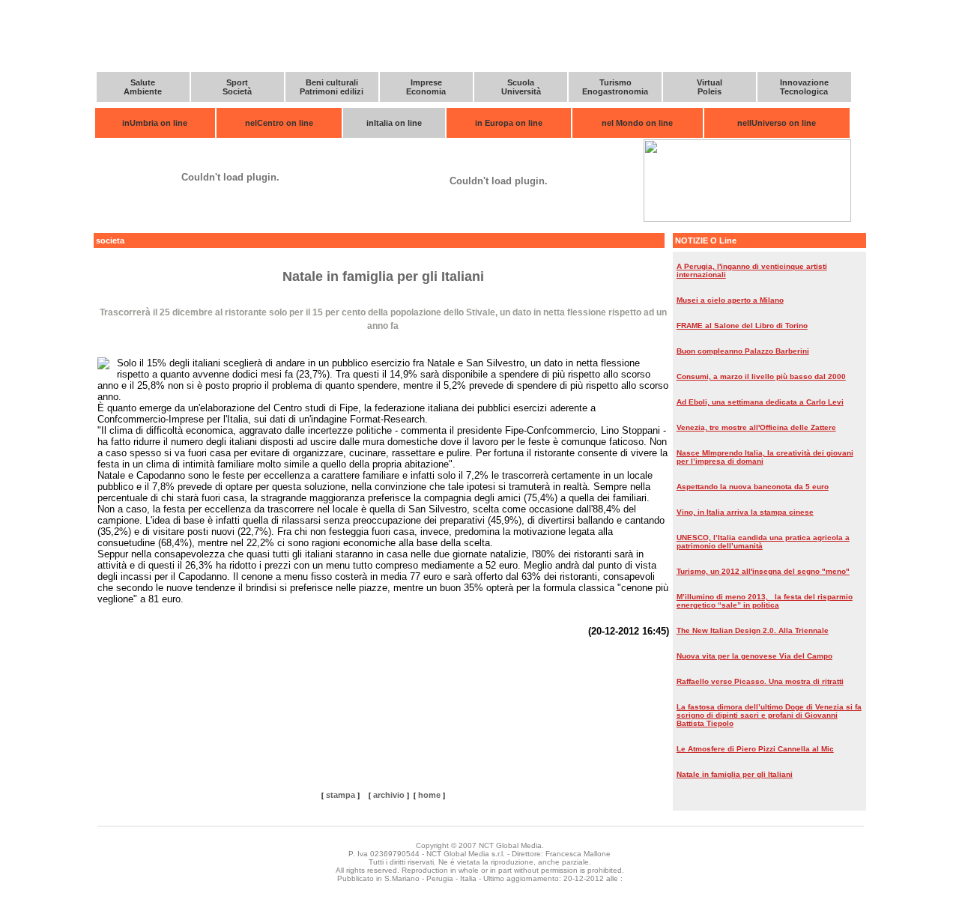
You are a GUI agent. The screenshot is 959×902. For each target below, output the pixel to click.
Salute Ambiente (143, 87)
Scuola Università (521, 87)
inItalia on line (394, 122)
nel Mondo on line (637, 122)
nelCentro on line (279, 122)
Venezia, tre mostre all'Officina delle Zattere (756, 427)
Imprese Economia (426, 87)
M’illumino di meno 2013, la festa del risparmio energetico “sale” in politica (765, 601)
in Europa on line (508, 122)
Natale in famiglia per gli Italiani (735, 774)
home (429, 794)
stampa (340, 794)
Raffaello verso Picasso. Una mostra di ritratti (760, 681)
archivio (389, 794)
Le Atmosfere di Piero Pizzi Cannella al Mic (755, 749)
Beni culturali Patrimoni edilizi (331, 87)
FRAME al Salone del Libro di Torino (742, 325)
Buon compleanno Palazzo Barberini (743, 351)
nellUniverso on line (776, 122)
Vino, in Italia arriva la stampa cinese (745, 512)
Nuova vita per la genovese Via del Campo (754, 656)
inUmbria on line (154, 122)
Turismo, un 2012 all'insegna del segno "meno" (763, 571)
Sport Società (237, 87)
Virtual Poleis (709, 87)
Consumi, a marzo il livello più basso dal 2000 (761, 376)
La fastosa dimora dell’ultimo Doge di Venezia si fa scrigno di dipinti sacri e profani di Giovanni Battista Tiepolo (769, 715)
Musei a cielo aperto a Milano (730, 300)
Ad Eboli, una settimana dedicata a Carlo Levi (760, 402)
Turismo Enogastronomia (615, 87)
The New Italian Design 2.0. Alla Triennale (753, 630)
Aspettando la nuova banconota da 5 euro (753, 486)
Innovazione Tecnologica (804, 87)
